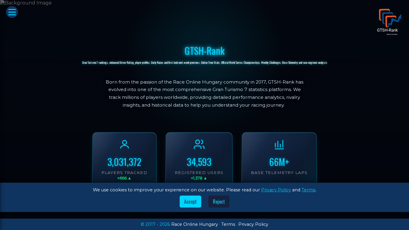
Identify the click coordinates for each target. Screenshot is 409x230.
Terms (308, 190)
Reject (219, 201)
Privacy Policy (276, 190)
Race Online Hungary (194, 224)
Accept (190, 201)
